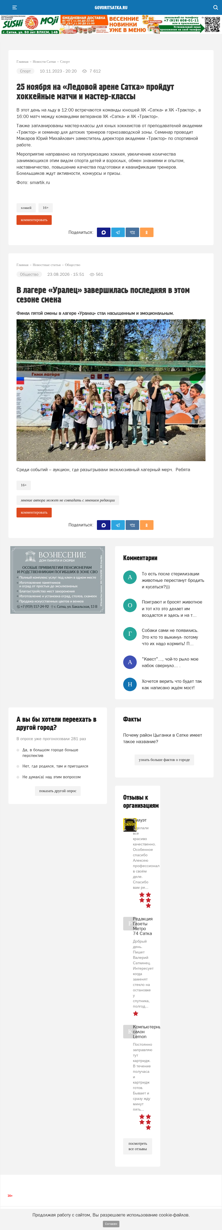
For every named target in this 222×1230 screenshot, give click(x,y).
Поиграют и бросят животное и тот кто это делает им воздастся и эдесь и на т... (172, 608)
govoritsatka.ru (111, 8)
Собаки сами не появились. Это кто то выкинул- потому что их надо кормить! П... (170, 637)
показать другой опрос (57, 791)
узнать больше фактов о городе (164, 760)
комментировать (34, 220)
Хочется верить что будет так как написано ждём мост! (172, 684)
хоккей (26, 208)
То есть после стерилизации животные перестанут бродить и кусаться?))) (173, 580)
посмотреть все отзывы (138, 1146)
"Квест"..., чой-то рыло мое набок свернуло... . (170, 662)
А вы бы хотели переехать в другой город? (56, 724)
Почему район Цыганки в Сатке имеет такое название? (162, 738)
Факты (132, 719)
